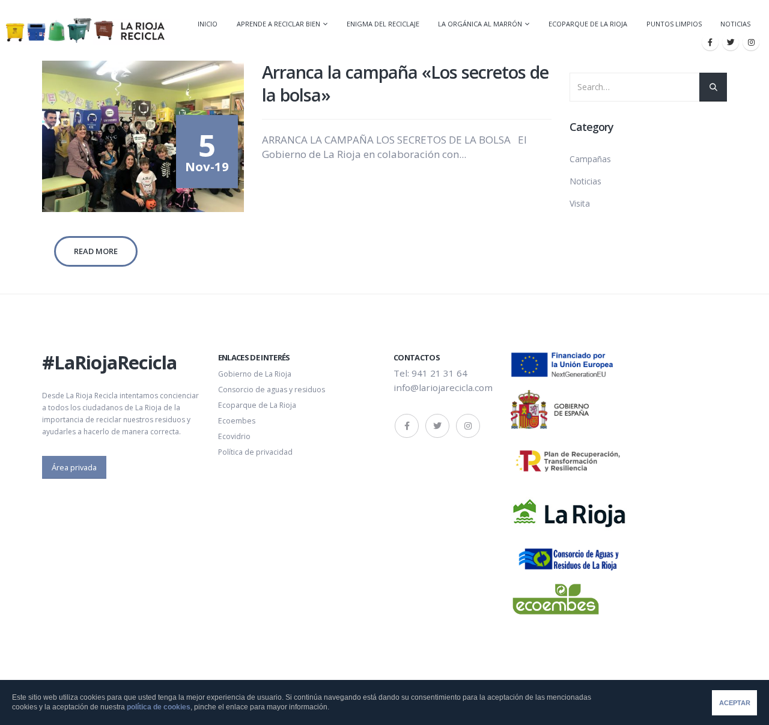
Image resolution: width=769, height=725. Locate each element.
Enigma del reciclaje (383, 23)
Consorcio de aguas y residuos (271, 389)
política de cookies (158, 707)
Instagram (468, 426)
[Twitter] (730, 42)
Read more (96, 251)
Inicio (207, 23)
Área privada (74, 467)
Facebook (407, 426)
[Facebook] (710, 42)
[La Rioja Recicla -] (85, 31)
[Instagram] (751, 42)
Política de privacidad (255, 452)
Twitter (437, 426)
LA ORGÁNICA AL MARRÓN (480, 23)
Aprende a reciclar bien (278, 23)
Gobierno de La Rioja (254, 374)
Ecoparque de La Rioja (588, 23)
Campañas (590, 159)
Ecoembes (236, 421)
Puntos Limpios (674, 23)
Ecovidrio (234, 436)
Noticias (735, 23)
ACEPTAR (734, 702)
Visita (580, 203)
